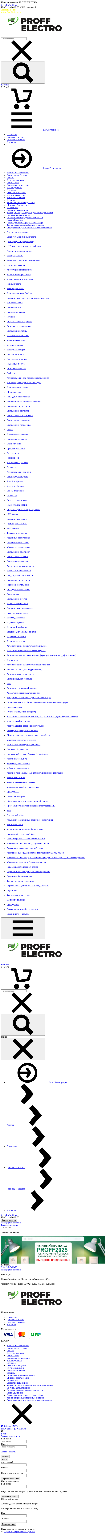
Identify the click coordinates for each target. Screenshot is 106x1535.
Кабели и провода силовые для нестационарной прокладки (35, 773)
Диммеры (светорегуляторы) (20, 241)
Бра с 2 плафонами (15, 486)
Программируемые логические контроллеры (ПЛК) (31, 806)
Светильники (13, 182)
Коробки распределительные (20, 279)
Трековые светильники (17, 387)
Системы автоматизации (18, 215)
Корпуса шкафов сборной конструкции (25, 726)
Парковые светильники (18, 585)
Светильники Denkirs (17, 175)
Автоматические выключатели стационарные (28, 665)
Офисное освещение (16, 192)
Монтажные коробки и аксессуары (23, 787)
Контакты (11, 142)
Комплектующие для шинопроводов (24, 382)
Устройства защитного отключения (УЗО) (26, 650)
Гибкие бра (12, 495)
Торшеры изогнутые (16, 641)
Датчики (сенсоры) (16, 796)
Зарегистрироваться (10, 1436)
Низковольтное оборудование (21, 202)
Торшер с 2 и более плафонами (21, 632)
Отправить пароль (10, 1496)
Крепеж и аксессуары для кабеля (22, 782)
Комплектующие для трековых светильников (28, 378)
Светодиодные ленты (17, 439)
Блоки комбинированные (19, 274)
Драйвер (11, 373)
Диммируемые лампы (17, 523)
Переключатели (14, 284)
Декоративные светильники (20, 608)
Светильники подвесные (18, 420)
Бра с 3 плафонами (15, 491)
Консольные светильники (19, 570)
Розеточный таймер (16, 815)
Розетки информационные (19, 251)
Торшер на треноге (15, 622)
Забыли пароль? (8, 1452)
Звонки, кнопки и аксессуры (20, 881)
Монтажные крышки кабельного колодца (26, 862)
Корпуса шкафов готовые (19, 721)
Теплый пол (12, 207)
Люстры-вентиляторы (17, 359)
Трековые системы (15, 180)
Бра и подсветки (14, 187)
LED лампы (12, 514)
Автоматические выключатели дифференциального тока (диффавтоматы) (41, 655)
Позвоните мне (8, 1524)
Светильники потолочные (19, 425)
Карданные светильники (18, 538)
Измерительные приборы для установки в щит (29, 697)
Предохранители (14, 707)
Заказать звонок (8, 10)
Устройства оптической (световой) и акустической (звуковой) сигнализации (42, 716)
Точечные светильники (18, 335)
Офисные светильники (17, 613)
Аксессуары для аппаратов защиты (23, 693)
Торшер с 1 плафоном (17, 627)
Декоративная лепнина (17, 210)
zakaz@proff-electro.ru (11, 12)
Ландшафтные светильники (20, 575)
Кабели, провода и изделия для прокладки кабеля (30, 212)
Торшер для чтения (16, 617)
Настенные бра (14, 307)
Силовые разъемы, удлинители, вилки (25, 217)
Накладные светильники (18, 397)
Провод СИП (13, 791)
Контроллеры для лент (17, 462)
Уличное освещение (16, 195)
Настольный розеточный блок (21, 834)
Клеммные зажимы (16, 777)
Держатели (12, 890)
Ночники (11, 317)
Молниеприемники (16, 900)
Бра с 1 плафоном (15, 481)
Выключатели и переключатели (21, 237)
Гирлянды (11, 467)
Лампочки (11, 190)
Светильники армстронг (18, 552)
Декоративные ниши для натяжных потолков (28, 298)
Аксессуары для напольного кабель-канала (27, 848)
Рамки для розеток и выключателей (23, 260)
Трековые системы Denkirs (19, 293)
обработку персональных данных (19, 1531)
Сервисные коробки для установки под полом (28, 871)
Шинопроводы (14, 392)
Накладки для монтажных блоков (22, 867)
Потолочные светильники (19, 326)
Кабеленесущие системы (18, 763)
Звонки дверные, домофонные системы (25, 225)
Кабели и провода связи (18, 768)
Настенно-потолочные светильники (24, 401)
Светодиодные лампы (17, 331)
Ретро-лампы (13, 528)
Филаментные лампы (17, 533)
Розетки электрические (17, 232)
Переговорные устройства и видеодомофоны (28, 885)
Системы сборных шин (18, 749)
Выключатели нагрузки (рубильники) (24, 669)
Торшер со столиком (16, 636)
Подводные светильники (18, 589)
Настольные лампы (16, 197)
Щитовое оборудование (18, 205)
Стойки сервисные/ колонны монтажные (26, 838)
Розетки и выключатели (18, 172)
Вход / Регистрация (52, 168)
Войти (4, 1434)
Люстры (10, 177)
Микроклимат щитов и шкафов (21, 740)
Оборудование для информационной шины (27, 801)
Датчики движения (16, 265)
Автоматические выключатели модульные (27, 646)
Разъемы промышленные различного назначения (30, 820)
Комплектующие (14, 302)
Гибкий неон (13, 458)
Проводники (13, 904)
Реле (9, 810)
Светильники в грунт (17, 599)
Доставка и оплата (15, 137)
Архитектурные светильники (20, 566)
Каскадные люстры (16, 349)
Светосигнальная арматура (19, 679)
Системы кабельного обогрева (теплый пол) (27, 754)
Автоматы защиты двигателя (20, 674)
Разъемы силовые (15, 824)
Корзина (5, 85)
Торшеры (11, 200)
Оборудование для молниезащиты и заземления (29, 227)
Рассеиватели (13, 453)
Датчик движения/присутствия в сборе (25, 222)
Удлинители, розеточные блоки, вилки (25, 829)
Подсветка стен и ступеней (19, 321)
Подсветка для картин (17, 505)
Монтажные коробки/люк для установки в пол (29, 843)
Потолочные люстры (16, 368)
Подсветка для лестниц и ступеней (23, 509)
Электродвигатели (15, 288)
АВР (9, 683)
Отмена (5, 1457)
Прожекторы (13, 594)
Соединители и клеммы (18, 914)
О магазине (12, 134)
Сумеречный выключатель (19, 876)
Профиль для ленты (16, 448)
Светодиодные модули (17, 476)
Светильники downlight (18, 411)
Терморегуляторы (15, 255)
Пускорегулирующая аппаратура (22, 712)
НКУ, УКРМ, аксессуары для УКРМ (23, 744)
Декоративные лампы (17, 519)
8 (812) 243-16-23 (9, 5)
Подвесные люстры (16, 364)
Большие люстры (15, 345)
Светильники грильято (17, 556)
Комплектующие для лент (19, 472)
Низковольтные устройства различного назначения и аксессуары (37, 702)
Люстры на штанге (15, 354)
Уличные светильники (17, 603)
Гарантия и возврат (16, 139)
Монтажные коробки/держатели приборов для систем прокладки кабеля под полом (46, 857)
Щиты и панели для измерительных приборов (28, 735)
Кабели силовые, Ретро (18, 759)
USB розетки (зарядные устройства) (24, 246)
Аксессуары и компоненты (19, 270)
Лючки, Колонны (15, 220)
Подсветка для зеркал (17, 500)
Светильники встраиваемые (20, 415)
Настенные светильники (18, 406)
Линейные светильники (18, 542)
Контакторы (12, 660)
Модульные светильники (18, 547)
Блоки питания (14, 444)
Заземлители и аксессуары (19, 895)
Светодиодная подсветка (18, 185)
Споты (10, 429)
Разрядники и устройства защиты (22, 909)
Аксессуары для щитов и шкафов (22, 730)
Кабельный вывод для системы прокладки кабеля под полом (35, 853)
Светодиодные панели (17, 561)
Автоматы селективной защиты (22, 688)
